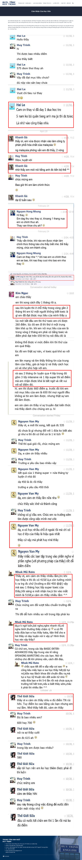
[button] (29, 3)
